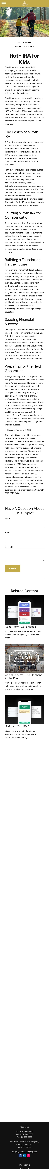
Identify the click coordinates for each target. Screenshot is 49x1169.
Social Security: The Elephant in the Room (23, 676)
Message (9, 547)
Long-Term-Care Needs (20, 626)
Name (7, 518)
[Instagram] (28, 1155)
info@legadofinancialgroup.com (24, 1152)
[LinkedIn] (24, 1155)
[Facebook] (20, 1155)
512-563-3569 (27, 1134)
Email (7, 532)
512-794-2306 (27, 1131)
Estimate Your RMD (17, 726)
